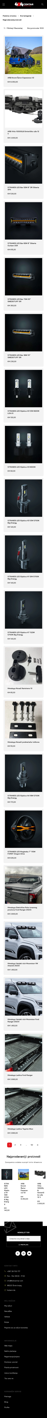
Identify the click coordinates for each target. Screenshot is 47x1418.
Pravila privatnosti (11, 1367)
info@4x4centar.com (15, 1281)
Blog (6, 1402)
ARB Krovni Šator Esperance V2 (18, 38)
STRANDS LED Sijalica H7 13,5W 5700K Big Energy (23, 593)
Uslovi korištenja (10, 1373)
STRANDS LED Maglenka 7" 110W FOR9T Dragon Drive (22, 813)
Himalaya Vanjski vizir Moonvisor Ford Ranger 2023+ (20, 980)
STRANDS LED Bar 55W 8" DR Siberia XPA (22, 147)
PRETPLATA (24, 1244)
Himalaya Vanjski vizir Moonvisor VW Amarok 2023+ (23, 924)
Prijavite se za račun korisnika (16, 1328)
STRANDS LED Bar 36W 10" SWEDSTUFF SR (23, 315)
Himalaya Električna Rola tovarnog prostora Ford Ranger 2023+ (23, 868)
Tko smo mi (8, 1378)
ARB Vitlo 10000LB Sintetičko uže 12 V (21, 91)
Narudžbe (8, 1311)
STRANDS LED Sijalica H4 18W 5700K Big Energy (22, 757)
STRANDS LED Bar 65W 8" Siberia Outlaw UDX (22, 204)
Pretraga (7, 1396)
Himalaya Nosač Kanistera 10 (17, 648)
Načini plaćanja (10, 1351)
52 (32, 1145)
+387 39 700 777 (13, 1271)
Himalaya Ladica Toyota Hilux (17, 1089)
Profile (6, 1407)
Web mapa (8, 1346)
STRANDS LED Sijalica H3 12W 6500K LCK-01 (23, 372)
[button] (3, 4)
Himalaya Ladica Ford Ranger (17, 1035)
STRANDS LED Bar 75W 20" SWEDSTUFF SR (22, 260)
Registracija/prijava (12, 1356)
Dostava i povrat (11, 1362)
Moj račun (8, 1306)
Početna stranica (9, 16)
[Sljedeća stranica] (37, 1145)
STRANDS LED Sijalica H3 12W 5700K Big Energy (22, 481)
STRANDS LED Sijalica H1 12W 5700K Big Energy (22, 537)
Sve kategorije (25, 16)
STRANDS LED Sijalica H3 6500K (19, 427)
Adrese (7, 1317)
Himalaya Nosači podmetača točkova (21, 702)
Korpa (6, 1322)
